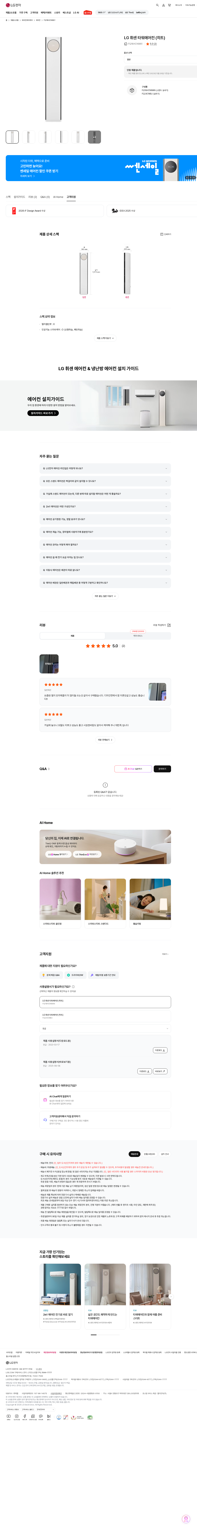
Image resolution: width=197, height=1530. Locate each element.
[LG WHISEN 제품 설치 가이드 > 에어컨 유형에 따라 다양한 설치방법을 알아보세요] (98, 405)
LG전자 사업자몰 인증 (173, 1352)
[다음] (171, 1297)
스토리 (57, 12)
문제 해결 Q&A (53, 975)
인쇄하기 (167, 234)
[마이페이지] (163, 5)
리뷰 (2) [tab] (32, 197)
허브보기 (92, 854)
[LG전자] (13, 5)
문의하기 (162, 769)
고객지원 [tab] (71, 197)
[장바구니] (169, 5)
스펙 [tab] (8, 197)
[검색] (157, 5)
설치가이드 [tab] (19, 197)
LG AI (76, 12)
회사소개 (178, 5)
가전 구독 (23, 12)
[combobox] (105, 1029)
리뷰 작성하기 (159, 625)
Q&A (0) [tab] (45, 197)
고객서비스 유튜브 (13, 1410)
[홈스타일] (86, 12)
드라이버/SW (77, 975)
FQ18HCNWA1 (49, 20)
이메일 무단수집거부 (32, 1352)
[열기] (73, 986)
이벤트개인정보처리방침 (68, 1352)
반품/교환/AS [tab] (149, 1154)
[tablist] (105, 636)
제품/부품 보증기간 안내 (105, 975)
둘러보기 (62, 854)
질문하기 (135, 769)
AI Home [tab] (58, 197)
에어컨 (38, 20)
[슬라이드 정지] (186, 177)
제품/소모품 (11, 12)
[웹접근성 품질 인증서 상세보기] (90, 1417)
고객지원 (34, 12)
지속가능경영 (190, 5)
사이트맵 (9, 1352)
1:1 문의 (39, 1369)
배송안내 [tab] (134, 1154)
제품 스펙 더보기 (104, 338)
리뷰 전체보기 (104, 740)
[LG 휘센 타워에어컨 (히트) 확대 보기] (53, 79)
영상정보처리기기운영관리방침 (91, 1352)
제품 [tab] (72, 636)
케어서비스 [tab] (138, 635)
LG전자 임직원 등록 (113, 1352)
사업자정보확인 (56, 1393)
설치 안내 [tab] (165, 1154)
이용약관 (19, 1352)
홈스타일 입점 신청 (13, 1356)
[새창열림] (102, 12)
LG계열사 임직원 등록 (131, 1352)
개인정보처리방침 (49, 1352)
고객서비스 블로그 (28, 1410)
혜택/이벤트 (46, 12)
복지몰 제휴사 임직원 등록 (152, 1352)
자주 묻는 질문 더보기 (104, 596)
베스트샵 (67, 12)
